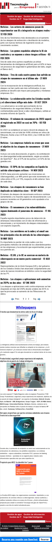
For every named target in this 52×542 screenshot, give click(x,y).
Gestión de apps (14, 16)
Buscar (48, 23)
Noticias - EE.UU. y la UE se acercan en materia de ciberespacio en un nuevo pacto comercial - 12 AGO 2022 (25, 258)
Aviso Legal (36, 526)
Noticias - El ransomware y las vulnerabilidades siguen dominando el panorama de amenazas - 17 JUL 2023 (26, 211)
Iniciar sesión (47, 11)
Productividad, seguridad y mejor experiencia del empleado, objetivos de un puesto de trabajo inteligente (21, 359)
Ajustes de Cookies (21, 528)
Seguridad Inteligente (33, 19)
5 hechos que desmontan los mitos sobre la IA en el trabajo (21, 311)
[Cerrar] (51, 540)
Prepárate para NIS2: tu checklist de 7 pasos (16, 462)
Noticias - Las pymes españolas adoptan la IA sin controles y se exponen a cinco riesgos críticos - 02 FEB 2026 (25, 54)
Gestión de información (34, 16)
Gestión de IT (15, 19)
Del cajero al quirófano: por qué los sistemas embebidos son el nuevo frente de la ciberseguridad (24, 414)
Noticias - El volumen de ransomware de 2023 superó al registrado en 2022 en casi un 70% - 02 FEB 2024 (26, 122)
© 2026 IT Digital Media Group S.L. (14, 526)
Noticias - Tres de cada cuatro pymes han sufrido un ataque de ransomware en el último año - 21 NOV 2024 (26, 78)
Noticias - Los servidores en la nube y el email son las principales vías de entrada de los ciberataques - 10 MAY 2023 (26, 235)
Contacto (25, 530)
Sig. (35, 299)
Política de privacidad (41, 528)
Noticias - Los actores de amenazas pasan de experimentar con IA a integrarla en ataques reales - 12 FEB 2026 (26, 30)
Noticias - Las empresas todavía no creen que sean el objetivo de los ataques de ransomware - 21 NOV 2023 (25, 146)
